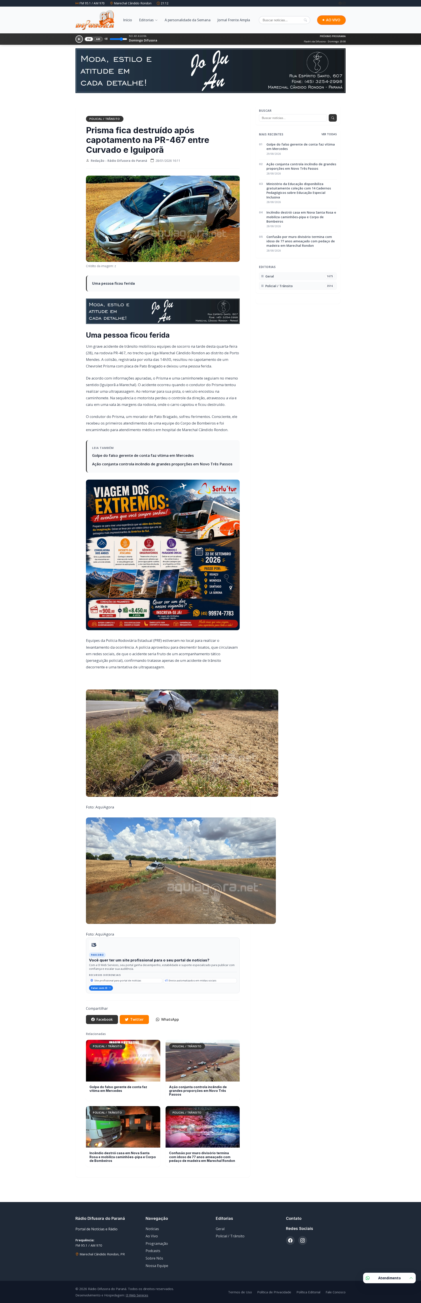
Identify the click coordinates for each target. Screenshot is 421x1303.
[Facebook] (341, 3)
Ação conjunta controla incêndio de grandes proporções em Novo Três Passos (162, 463)
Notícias (152, 1228)
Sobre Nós (154, 1258)
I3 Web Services (137, 1295)
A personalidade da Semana (187, 20)
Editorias (146, 20)
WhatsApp (170, 1019)
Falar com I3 (99, 988)
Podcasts (153, 1250)
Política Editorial (308, 1292)
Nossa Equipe (157, 1265)
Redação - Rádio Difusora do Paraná (119, 160)
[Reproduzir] (79, 39)
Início (127, 20)
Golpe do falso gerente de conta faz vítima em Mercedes (143, 455)
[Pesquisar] (305, 20)
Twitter (137, 1019)
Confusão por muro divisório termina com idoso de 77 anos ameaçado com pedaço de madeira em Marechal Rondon (202, 1157)
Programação (157, 1243)
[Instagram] (344, 3)
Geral (220, 1228)
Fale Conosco (336, 1292)
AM (98, 39)
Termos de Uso (240, 1292)
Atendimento (389, 1278)
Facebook (104, 1019)
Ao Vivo (152, 1236)
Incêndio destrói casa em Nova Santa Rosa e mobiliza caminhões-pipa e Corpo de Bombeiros (122, 1157)
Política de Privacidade (274, 1292)
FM (89, 39)
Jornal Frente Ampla (234, 20)
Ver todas (329, 134)
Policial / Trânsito (104, 119)
